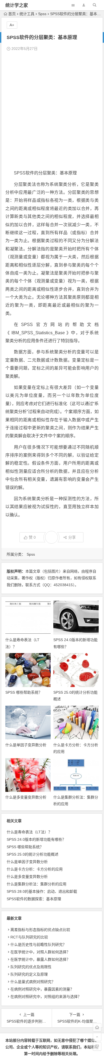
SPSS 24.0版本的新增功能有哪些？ (36, 839)
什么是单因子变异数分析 (25, 745)
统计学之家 (16, 5)
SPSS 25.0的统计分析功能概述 (32, 854)
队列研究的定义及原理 (29, 974)
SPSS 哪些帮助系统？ (23, 692)
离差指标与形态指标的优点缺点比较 (40, 930)
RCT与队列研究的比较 (29, 937)
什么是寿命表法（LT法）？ (29, 832)
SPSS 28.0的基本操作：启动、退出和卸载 (42, 891)
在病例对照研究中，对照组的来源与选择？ (45, 996)
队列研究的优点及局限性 (30, 967)
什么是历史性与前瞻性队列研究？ (38, 944)
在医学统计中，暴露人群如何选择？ (40, 959)
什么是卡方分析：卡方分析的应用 (35, 869)
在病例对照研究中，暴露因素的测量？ (42, 989)
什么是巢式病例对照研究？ (32, 982)
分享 (72, 537)
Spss (42, 14)
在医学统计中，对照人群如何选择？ (40, 952)
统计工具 (26, 14)
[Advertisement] (52, 110)
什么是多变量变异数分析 (25, 797)
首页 (12, 14)
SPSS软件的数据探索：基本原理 (34, 899)
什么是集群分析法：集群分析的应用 (36, 884)
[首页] (97, 1027)
